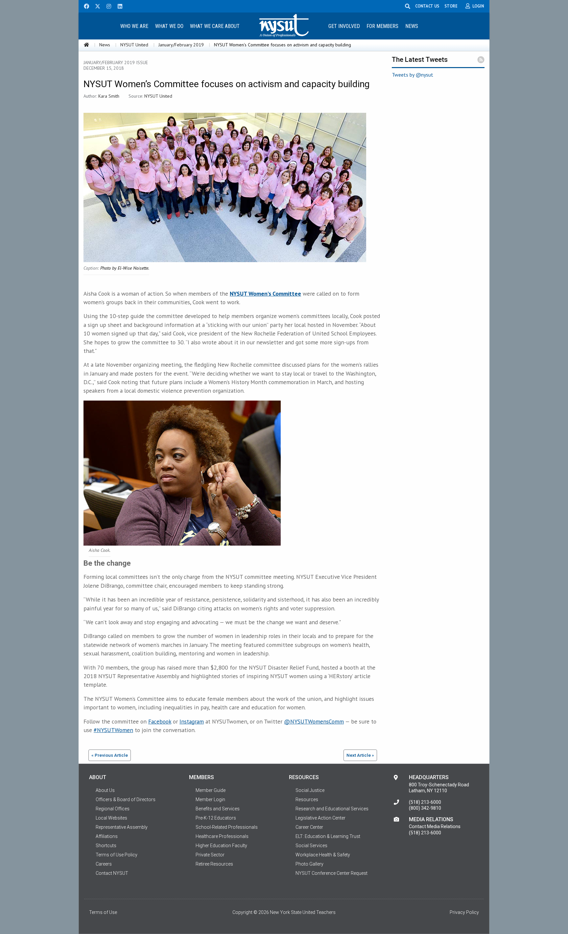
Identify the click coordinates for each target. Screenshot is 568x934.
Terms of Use (103, 912)
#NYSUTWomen (113, 730)
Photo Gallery (309, 864)
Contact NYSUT (112, 873)
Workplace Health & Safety (323, 854)
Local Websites (111, 818)
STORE (451, 6)
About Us (105, 790)
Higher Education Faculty (221, 845)
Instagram (191, 721)
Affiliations (107, 836)
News (411, 26)
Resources (307, 799)
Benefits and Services (218, 808)
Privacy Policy (464, 912)
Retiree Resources (214, 864)
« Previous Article (109, 755)
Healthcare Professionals (222, 836)
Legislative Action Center (320, 818)
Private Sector (210, 854)
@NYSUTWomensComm (314, 721)
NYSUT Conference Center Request (331, 873)
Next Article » (360, 755)
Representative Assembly (122, 827)
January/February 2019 (181, 45)
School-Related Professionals (227, 827)
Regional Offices (113, 808)
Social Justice (310, 790)
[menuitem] (134, 25)
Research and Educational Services (332, 808)
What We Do (169, 26)
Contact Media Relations (435, 826)
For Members (382, 26)
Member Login (210, 799)
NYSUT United (134, 45)
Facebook (159, 721)
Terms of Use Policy (116, 854)
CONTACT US (427, 6)
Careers (104, 864)
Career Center (309, 827)
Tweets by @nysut (412, 74)
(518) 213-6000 (425, 802)
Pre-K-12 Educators (216, 818)
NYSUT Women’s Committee (265, 293)
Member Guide (210, 790)
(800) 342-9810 (425, 808)
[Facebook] (84, 5)
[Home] (86, 45)
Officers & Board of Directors (125, 799)
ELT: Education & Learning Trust (328, 836)
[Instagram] (106, 5)
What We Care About (215, 26)
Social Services (311, 845)
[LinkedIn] (118, 5)
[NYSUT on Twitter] (95, 5)
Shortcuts (106, 845)
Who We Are (134, 26)
